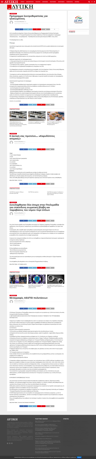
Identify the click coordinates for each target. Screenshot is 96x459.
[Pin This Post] (37, 29)
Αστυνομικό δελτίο (22, 264)
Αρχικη (22, 1)
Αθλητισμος (61, 1)
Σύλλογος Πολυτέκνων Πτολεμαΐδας (26, 402)
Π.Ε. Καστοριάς (17, 101)
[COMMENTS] (54, 29)
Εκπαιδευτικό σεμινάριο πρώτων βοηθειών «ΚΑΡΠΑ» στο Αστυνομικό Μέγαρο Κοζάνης (17, 286)
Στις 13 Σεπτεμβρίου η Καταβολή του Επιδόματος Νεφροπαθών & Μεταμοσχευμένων (54, 123)
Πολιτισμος (53, 1)
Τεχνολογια (69, 1)
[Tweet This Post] (28, 29)
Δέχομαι (79, 457)
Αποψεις (77, 1)
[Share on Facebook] (19, 29)
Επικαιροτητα (30, 1)
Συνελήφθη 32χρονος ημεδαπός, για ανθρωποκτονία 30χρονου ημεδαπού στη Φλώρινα (55, 286)
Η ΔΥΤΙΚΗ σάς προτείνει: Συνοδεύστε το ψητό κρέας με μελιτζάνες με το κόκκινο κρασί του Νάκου (55, 193)
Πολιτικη (38, 1)
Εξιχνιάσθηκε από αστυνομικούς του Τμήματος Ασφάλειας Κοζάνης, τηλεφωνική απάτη (35, 286)
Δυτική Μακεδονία (20, 21)
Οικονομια (45, 1)
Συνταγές (20, 180)
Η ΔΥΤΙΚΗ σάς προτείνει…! (33, 192)
